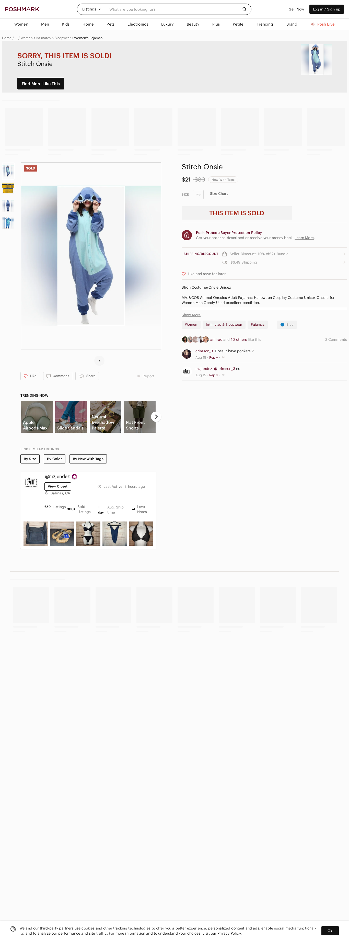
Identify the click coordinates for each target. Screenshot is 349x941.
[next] (99, 361)
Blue (290, 324)
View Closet (58, 486)
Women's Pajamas (88, 38)
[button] (91, 9)
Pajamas (257, 324)
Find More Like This (41, 83)
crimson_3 (204, 351)
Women (191, 324)
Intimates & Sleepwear (224, 324)
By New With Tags (88, 459)
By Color (54, 459)
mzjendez (203, 368)
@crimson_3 (224, 368)
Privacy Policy (229, 933)
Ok (330, 930)
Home (6, 38)
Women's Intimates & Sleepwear (46, 38)
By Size (30, 459)
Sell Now (296, 9)
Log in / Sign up (326, 9)
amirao (216, 339)
